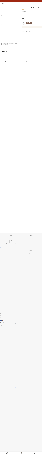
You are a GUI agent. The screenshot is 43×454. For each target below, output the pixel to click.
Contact (1, 325)
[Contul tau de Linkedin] (28, 33)
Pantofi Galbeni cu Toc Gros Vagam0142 (26, 214)
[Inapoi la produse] (40, 5)
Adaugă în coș (28, 22)
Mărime (23, 18)
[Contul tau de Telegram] (29, 33)
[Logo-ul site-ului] (21, 3)
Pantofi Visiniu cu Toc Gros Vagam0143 (16, 214)
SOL (29, 253)
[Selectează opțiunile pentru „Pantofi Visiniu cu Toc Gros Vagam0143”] (16, 211)
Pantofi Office (29, 31)
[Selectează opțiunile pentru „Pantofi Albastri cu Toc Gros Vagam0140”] (37, 211)
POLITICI (30, 247)
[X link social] (26, 33)
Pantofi (26, 31)
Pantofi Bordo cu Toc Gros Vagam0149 (5, 214)
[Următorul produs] (41, 5)
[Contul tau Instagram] (2, 320)
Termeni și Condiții (31, 249)
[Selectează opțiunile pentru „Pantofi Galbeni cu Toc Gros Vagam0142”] (26, 211)
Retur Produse (31, 250)
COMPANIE (2, 322)
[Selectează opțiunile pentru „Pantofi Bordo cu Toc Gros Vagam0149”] (5, 211)
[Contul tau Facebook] (25, 33)
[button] (1, 37)
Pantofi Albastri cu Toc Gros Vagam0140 (37, 214)
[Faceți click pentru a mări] (2, 66)
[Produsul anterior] (39, 5)
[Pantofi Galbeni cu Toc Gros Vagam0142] (26, 181)
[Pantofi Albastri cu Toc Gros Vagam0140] (37, 181)
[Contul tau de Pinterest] (27, 33)
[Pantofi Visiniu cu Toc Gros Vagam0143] (16, 181)
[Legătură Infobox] (11, 236)
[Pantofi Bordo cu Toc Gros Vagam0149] (5, 181)
